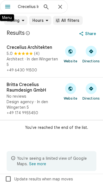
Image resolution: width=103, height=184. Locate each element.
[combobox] (28, 6)
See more (37, 163)
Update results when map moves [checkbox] (39, 179)
